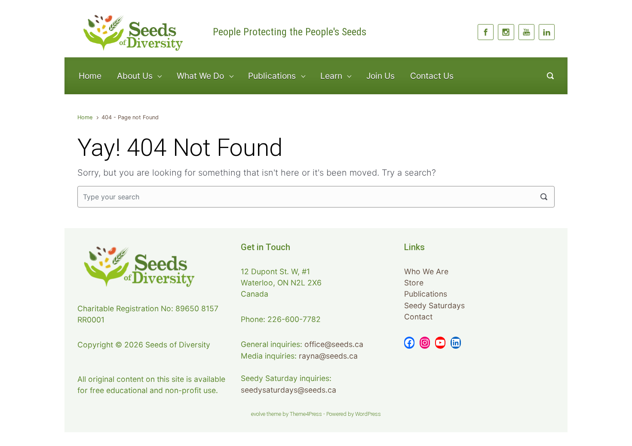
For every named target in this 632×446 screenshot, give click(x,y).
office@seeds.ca (333, 344)
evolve (258, 414)
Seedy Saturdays (434, 305)
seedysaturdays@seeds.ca (288, 389)
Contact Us (432, 76)
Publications (425, 293)
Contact (418, 316)
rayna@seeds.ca (328, 355)
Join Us (380, 76)
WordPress (368, 414)
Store (413, 282)
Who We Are (426, 271)
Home (90, 76)
